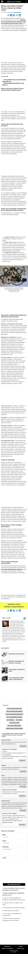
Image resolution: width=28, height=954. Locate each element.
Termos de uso (20, 948)
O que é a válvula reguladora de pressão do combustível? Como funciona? (13, 899)
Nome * (4, 834)
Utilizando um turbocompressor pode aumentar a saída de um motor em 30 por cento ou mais (13, 21)
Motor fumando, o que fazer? (11, 910)
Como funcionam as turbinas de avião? (14, 907)
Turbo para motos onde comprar (14, 728)
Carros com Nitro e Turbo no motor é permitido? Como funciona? (13, 889)
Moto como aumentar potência (14, 717)
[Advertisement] (14, 46)
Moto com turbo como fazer (14, 708)
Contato (21, 946)
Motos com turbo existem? (14, 725)
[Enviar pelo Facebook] (11, 15)
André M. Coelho (17, 12)
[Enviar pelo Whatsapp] (8, 15)
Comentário (5, 846)
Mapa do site (7, 946)
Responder (23, 746)
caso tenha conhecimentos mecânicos (11, 569)
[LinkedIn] (24, 618)
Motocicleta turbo (14, 722)
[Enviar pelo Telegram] (14, 15)
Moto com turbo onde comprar (14, 711)
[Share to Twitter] (17, 15)
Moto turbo (19, 720)
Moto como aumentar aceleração (14, 714)
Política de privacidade (7, 948)
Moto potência (10, 720)
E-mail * (4, 841)
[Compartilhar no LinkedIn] (20, 15)
